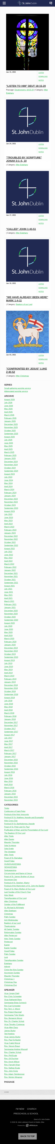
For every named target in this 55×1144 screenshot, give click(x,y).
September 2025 (11, 434)
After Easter (9, 839)
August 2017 (9, 735)
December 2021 (11, 573)
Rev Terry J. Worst (12, 1009)
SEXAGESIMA (10, 867)
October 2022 (10, 542)
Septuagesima (10, 870)
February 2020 (10, 642)
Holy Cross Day (11, 821)
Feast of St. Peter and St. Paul (16, 827)
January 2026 (10, 421)
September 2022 (11, 545)
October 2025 (10, 430)
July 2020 (8, 626)
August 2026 (9, 399)
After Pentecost (10, 935)
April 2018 (8, 710)
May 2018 (8, 707)
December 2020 (11, 611)
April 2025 (8, 449)
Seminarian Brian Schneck (15, 1003)
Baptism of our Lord (24, 304)
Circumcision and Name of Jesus (18, 873)
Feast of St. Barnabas (13, 858)
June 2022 (8, 555)
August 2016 (9, 772)
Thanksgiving (9, 926)
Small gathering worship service (17, 388)
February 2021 (10, 604)
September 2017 (11, 732)
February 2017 (10, 753)
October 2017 (10, 729)
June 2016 (8, 778)
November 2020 (11, 614)
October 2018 (10, 691)
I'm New (20, 1109)
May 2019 (8, 670)
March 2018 (9, 713)
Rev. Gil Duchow (11, 1058)
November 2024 (11, 465)
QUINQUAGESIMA (12, 864)
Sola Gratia (9, 848)
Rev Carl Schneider (12, 1006)
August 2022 (9, 548)
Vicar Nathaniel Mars (13, 1000)
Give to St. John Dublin (42, 1119)
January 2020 (10, 645)
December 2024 (11, 462)
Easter (7, 945)
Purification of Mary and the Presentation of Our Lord (26, 830)
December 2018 (11, 685)
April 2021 (8, 598)
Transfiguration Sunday (13, 960)
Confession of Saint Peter (14, 811)
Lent (6, 957)
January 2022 (10, 570)
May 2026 (8, 409)
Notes (41, 80)
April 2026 (8, 412)
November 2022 (11, 539)
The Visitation (9, 852)
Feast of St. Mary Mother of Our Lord (19, 889)
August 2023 (9, 511)
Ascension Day (10, 879)
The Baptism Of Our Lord (14, 833)
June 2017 (8, 741)
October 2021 (10, 580)
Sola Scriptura (10, 845)
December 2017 (11, 722)
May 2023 (8, 520)
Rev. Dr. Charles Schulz (14, 1021)
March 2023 (9, 527)
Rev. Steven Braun (12, 1046)
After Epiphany (22, 165)
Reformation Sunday (12, 932)
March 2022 (9, 564)
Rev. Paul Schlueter (12, 1040)
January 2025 (10, 458)
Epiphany (8, 963)
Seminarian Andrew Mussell (16, 1049)
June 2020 (8, 629)
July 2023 (8, 514)
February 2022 (10, 567)
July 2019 (8, 663)
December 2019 (11, 648)
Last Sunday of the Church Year (17, 892)
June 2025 (8, 443)
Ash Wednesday (11, 920)
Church (31, 1109)
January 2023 (10, 533)
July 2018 (8, 701)
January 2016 (10, 794)
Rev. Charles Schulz (12, 1052)
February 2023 (10, 530)
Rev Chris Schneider (13, 996)
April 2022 (8, 561)
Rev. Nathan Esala (12, 1068)
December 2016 (11, 760)
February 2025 (10, 455)
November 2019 (11, 651)
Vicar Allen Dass (11, 1027)
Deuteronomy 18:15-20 (24, 90)
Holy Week (8, 895)
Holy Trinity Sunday (12, 939)
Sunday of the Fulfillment (14, 904)
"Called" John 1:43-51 (21, 229)
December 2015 (11, 797)
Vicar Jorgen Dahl (11, 993)
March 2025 (9, 452)
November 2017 (11, 725)
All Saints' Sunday (11, 929)
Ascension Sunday (12, 973)
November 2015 (11, 800)
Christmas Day (10, 982)
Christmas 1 (9, 979)
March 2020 (9, 638)
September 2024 (11, 471)
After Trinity (9, 836)
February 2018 (10, 716)
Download (43, 76)
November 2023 (11, 502)
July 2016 (8, 775)
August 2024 (9, 474)
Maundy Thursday (11, 842)
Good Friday (9, 861)
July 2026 (8, 402)
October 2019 (10, 654)
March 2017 (9, 750)
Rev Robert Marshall (12, 1012)
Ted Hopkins (9, 1034)
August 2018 (9, 698)
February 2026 (10, 418)
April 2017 (8, 747)
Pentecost (8, 942)
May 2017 (8, 744)
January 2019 (10, 682)
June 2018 (8, 704)
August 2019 (9, 660)
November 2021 (11, 576)
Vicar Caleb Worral (12, 1043)
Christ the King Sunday (13, 970)
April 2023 (8, 524)
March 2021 (9, 601)
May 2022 (8, 558)
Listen (41, 73)
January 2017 (10, 756)
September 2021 (11, 583)
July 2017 (8, 738)
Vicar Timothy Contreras (14, 1024)
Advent (7, 966)
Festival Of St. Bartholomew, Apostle (19, 824)
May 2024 (8, 483)
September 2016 (11, 769)
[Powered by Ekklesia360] (32, 1125)
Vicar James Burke (12, 1037)
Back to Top (27, 1136)
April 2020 (8, 635)
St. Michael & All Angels (14, 908)
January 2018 (10, 719)
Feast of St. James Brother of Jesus (19, 876)
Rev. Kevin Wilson (11, 1062)
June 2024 (8, 480)
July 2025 (8, 440)
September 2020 (11, 620)
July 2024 (8, 477)
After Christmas (22, 376)
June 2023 (8, 517)
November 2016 (11, 763)
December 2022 (11, 536)
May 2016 (8, 781)
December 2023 (11, 499)
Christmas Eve (10, 985)
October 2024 (10, 468)
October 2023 (10, 505)
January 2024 (10, 496)
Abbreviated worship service (16, 391)
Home (6, 1092)
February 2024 (10, 493)
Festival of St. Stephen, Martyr (17, 883)
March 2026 (9, 415)
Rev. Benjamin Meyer (13, 1018)
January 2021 (10, 607)
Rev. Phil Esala (10, 1055)
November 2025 (11, 427)
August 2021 (9, 586)
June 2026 (8, 406)
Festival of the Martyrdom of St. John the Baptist (24, 886)
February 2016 (10, 791)
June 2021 (8, 592)
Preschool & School (26, 1114)
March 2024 (9, 489)
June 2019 (8, 666)
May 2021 (8, 595)
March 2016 (9, 787)
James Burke (9, 1031)
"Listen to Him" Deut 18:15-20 (26, 86)
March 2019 (9, 676)
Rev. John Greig (11, 1071)
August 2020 (9, 623)
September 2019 (11, 657)
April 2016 (8, 784)
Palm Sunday (9, 917)
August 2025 (9, 437)
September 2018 (11, 694)
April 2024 (8, 486)
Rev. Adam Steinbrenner (14, 1074)
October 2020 (10, 617)
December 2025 (11, 424)
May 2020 (8, 632)
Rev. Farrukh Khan (12, 1065)
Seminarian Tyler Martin (14, 1015)
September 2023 (11, 508)
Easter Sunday (10, 948)
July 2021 (8, 589)
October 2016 (10, 766)
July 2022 (8, 552)
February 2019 (10, 679)
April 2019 (8, 673)
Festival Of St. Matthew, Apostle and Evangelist (24, 817)
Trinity (6, 808)
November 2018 (11, 688)
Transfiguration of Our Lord (15, 898)
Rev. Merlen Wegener (13, 1077)
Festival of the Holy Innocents (16, 814)
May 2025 (8, 446)
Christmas (8, 914)
